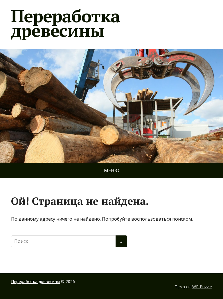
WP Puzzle (202, 286)
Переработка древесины (65, 23)
